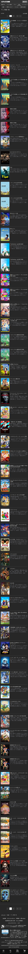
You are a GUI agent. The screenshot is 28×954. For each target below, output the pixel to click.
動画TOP (3, 4)
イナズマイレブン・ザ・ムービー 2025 (18, 436)
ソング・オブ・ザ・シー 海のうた (17, 657)
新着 (3, 7)
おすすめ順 (25, 13)
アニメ (15, 4)
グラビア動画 (9, 4)
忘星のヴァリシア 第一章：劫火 (17, 50)
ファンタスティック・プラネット (17, 890)
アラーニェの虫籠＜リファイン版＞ (17, 860)
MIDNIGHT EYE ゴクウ (15, 759)
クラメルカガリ (13, 554)
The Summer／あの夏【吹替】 (17, 244)
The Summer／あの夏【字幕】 (17, 259)
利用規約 (17, 918)
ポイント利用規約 (19, 920)
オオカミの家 (13, 802)
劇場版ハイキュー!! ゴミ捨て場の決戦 (18, 715)
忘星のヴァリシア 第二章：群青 (17, 35)
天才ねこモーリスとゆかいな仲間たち (18, 451)
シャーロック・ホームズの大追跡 (17, 494)
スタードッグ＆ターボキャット (17, 597)
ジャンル (16, 7)
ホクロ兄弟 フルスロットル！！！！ (18, 539)
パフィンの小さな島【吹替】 (16, 182)
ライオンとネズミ (14, 846)
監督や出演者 (23, 7)
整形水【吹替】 (13, 108)
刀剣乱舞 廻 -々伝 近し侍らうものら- (18, 627)
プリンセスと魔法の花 (15, 378)
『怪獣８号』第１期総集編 (16, 421)
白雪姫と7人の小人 (14, 364)
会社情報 (4, 918)
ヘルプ (18, 922)
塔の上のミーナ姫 (14, 213)
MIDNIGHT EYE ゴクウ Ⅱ (15, 745)
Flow (11, 167)
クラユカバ (12, 568)
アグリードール (13, 509)
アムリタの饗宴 (13, 875)
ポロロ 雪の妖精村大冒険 (15, 686)
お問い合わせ (22, 918)
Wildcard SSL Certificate (5, 934)
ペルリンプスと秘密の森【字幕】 (17, 349)
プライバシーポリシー (11, 918)
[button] (5, 932)
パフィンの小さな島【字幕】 (16, 198)
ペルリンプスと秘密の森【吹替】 (17, 334)
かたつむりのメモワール (15, 152)
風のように (12, 228)
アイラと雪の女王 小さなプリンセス (18, 672)
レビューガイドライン (12, 922)
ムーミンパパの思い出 (15, 787)
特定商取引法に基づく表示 (10, 920)
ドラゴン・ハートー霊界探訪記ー (17, 136)
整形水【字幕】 (13, 122)
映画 (19, 4)
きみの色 (12, 583)
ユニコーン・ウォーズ (15, 65)
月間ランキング (9, 7)
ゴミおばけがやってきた (15, 701)
